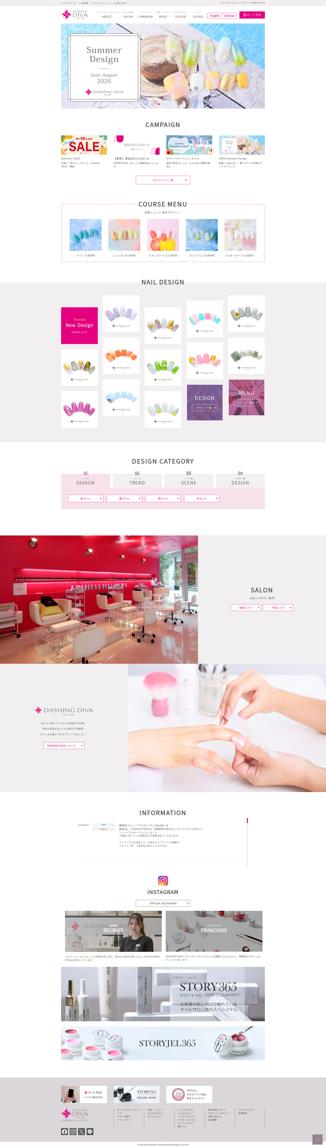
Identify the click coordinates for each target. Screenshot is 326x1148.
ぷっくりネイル (185, 1110)
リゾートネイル (185, 1123)
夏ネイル (182, 1126)
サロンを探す (124, 1116)
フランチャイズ (69, 3)
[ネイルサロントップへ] (317, 1139)
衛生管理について (217, 1110)
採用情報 (84, 3)
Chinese (229, 16)
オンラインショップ (102, 3)
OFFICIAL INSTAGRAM (163, 903)
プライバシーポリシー (219, 1113)
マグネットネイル (186, 1120)
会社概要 (212, 1120)
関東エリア (245, 607)
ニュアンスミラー (186, 1116)
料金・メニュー (155, 1110)
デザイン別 (240, 481)
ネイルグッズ (154, 1116)
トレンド (137, 481)
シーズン (85, 481)
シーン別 (188, 481)
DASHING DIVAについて (61, 745)
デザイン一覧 (204, 407)
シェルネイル (184, 1113)
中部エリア (278, 607)
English (215, 16)
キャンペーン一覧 (163, 180)
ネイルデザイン (155, 1113)
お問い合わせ (121, 3)
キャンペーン (124, 1120)
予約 (254, 14)
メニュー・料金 (246, 402)
